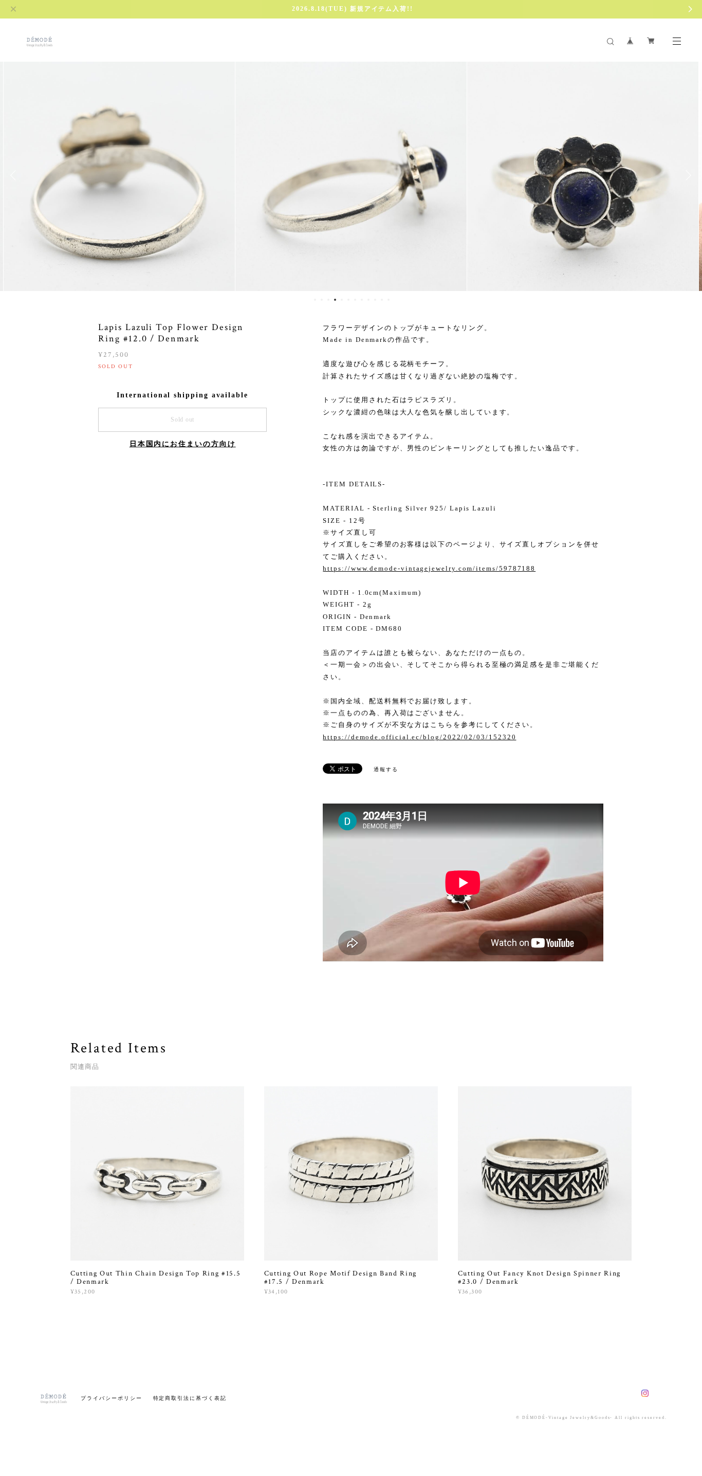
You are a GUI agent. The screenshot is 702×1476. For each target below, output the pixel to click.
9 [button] (368, 300)
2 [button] (322, 300)
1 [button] (315, 300)
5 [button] (342, 300)
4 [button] (335, 300)
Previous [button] (15, 175)
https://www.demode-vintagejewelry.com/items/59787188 (429, 568)
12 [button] (388, 300)
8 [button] (362, 300)
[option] (119, 175)
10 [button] (375, 300)
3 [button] (328, 300)
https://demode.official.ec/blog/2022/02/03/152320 (419, 737)
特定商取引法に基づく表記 (190, 1398)
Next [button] (686, 175)
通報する (386, 769)
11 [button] (382, 300)
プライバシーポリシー (111, 1398)
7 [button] (355, 300)
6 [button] (348, 300)
